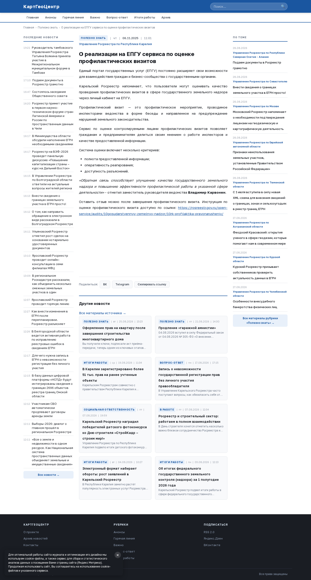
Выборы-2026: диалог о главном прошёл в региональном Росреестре (51, 428)
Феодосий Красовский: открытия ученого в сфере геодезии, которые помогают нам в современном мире (260, 238)
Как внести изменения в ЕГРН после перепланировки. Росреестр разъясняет (50, 317)
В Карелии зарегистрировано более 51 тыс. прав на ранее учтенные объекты (113, 374)
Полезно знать (48, 27)
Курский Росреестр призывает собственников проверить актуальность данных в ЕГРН (256, 272)
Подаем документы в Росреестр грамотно (47, 82)
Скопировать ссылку (152, 284)
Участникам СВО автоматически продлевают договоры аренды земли (48, 410)
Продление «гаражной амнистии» (187, 328)
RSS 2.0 (209, 532)
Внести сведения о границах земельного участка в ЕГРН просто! (49, 200)
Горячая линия (73, 17)
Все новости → (48, 474)
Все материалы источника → (102, 313)
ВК (105, 284)
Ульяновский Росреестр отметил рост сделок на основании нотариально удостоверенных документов (50, 240)
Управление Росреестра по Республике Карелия (115, 44)
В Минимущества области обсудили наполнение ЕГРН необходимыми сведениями (52, 140)
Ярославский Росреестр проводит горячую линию (50, 302)
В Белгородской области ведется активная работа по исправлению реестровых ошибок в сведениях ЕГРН (51, 339)
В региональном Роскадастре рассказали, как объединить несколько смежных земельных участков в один (51, 284)
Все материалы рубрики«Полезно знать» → (260, 320)
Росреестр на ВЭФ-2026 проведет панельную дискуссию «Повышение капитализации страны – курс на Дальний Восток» (51, 160)
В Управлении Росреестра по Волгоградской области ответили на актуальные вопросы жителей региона (52, 182)
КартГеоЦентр (41, 6)
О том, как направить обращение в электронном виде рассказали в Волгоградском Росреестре (52, 218)
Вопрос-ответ (117, 17)
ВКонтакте (212, 545)
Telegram (122, 284)
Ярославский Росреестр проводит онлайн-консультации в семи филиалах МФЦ (50, 262)
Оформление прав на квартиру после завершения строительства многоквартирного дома (113, 333)
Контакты (30, 545)
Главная (33, 17)
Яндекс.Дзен (213, 538)
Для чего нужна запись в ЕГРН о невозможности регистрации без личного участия (51, 362)
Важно (95, 17)
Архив (166, 17)
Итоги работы (144, 17)
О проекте (31, 532)
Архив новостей (35, 538)
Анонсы (50, 17)
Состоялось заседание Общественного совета (49, 94)
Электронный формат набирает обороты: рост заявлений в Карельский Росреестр (109, 474)
